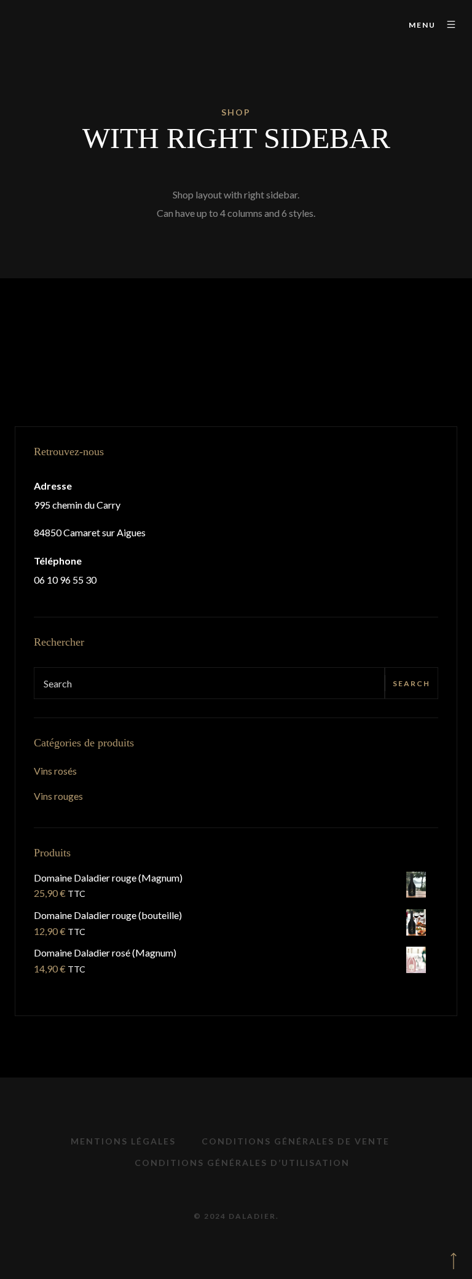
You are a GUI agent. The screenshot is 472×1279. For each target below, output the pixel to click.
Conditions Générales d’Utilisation (242, 1162)
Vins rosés (55, 770)
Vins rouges (58, 796)
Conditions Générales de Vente (296, 1141)
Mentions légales (123, 1141)
